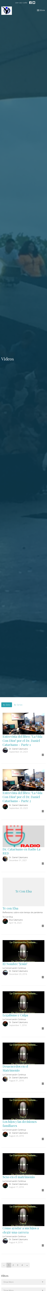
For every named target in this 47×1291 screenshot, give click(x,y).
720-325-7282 (21, 2)
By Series (18, 704)
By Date (6, 704)
